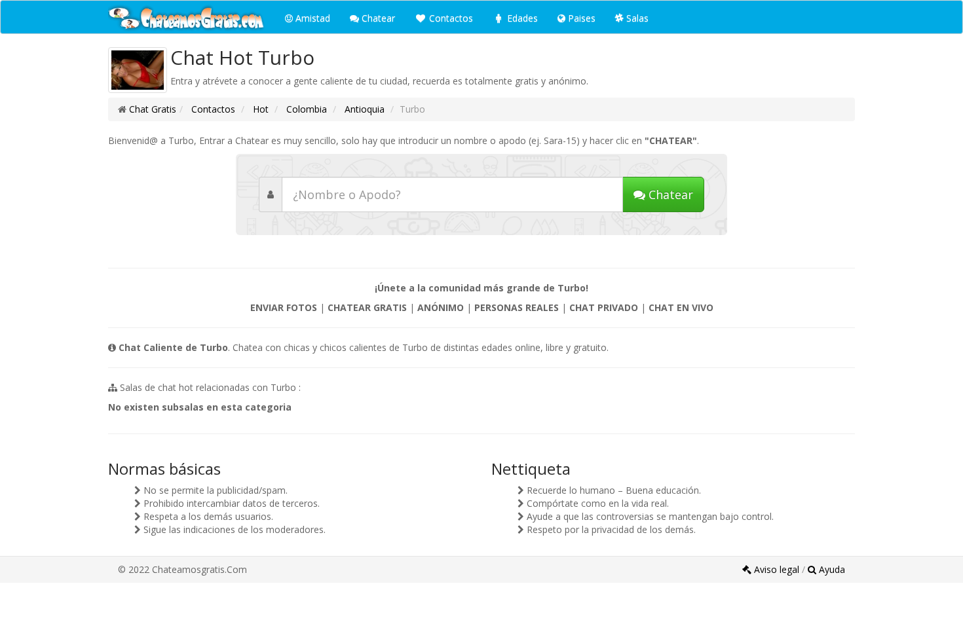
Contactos (449, 18)
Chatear (377, 18)
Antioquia (363, 109)
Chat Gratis (152, 109)
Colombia (305, 109)
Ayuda (830, 569)
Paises (580, 18)
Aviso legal (776, 569)
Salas (636, 18)
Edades (521, 18)
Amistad (311, 18)
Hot (259, 109)
